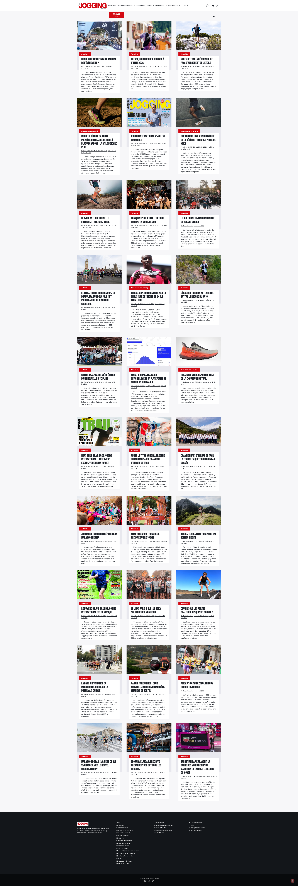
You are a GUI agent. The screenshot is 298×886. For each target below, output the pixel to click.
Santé (183, 6)
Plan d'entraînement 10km (124, 856)
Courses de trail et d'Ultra (124, 830)
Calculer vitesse (159, 822)
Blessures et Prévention (124, 861)
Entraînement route (122, 846)
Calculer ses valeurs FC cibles (163, 825)
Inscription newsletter (198, 828)
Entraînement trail (122, 848)
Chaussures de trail (122, 835)
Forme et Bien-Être (122, 863)
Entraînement (173, 6)
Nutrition (119, 858)
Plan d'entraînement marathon (126, 853)
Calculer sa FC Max (160, 828)
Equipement (159, 6)
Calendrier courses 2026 (117, 14)
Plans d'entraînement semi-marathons (128, 851)
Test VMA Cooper (159, 833)
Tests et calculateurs (124, 6)
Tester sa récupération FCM (163, 830)
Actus (118, 822)
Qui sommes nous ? (197, 822)
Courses (149, 6)
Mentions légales (196, 830)
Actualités (112, 6)
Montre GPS (120, 838)
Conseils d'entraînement (124, 840)
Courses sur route (122, 828)
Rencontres (140, 6)
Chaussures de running (123, 833)
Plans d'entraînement (123, 843)
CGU (192, 825)
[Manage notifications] (292, 881)
